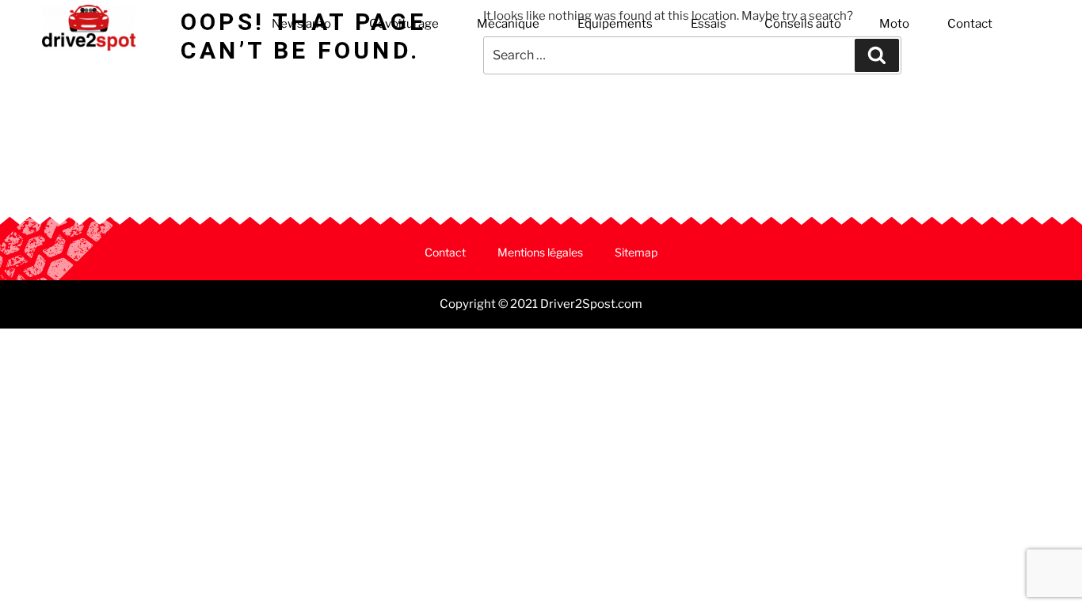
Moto (894, 24)
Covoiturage (404, 24)
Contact (969, 24)
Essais (708, 24)
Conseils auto (802, 24)
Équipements (615, 24)
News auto (301, 24)
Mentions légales (540, 252)
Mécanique (508, 24)
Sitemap (636, 252)
